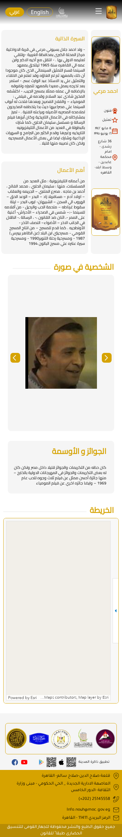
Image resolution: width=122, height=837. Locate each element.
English (40, 12)
